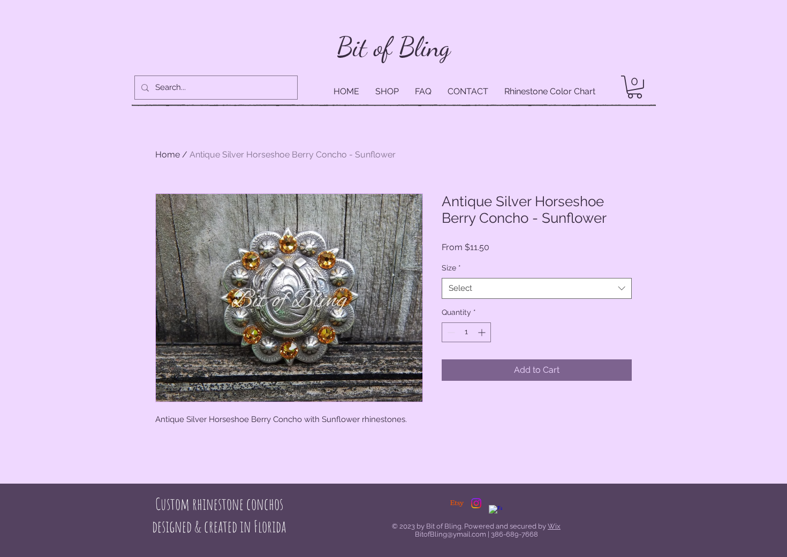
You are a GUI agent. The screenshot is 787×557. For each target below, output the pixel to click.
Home (167, 154)
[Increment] (482, 332)
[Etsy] (457, 503)
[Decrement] (450, 332)
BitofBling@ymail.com (450, 534)
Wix (554, 526)
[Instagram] (476, 503)
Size (451, 268)
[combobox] (537, 288)
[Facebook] (495, 511)
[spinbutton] (466, 332)
